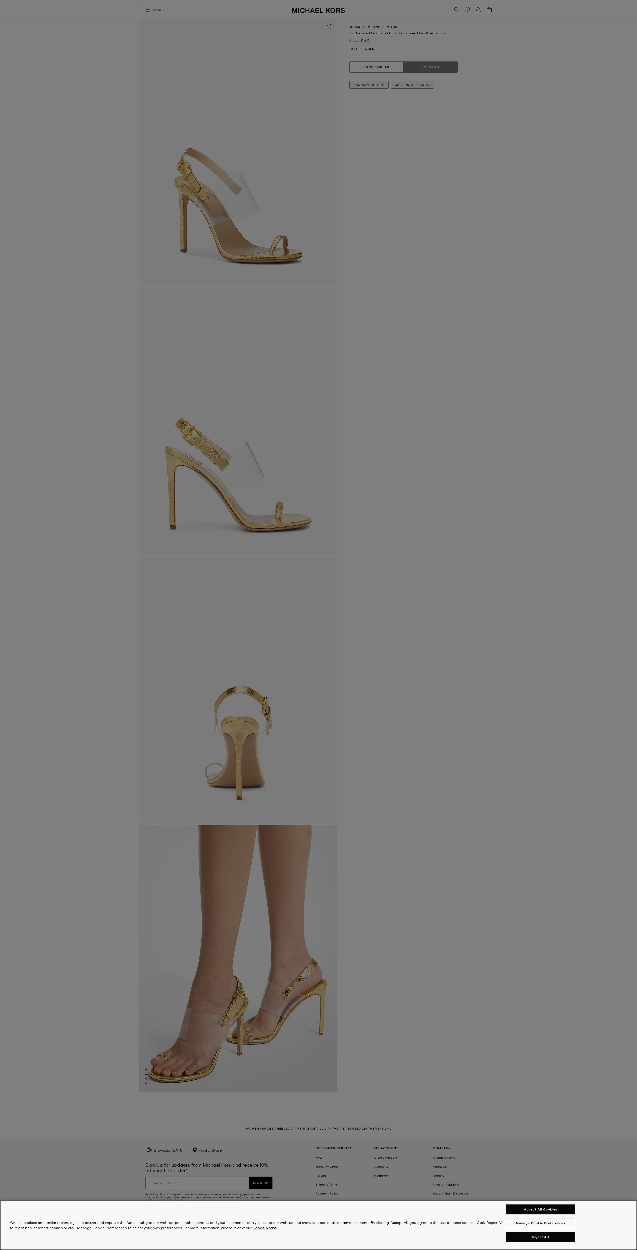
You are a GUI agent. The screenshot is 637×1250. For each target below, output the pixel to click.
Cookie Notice (265, 1227)
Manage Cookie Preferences (540, 1223)
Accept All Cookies (540, 1209)
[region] (318, 1225)
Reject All (540, 1237)
